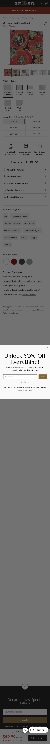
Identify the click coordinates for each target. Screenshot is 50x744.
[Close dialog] (47, 347)
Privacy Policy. (27, 390)
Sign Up (43, 377)
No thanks (24, 382)
